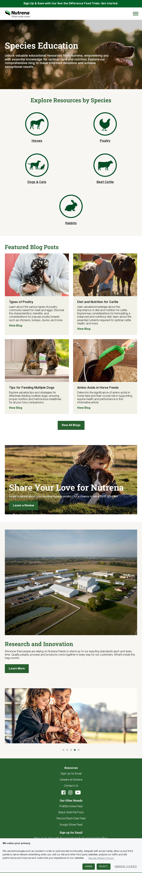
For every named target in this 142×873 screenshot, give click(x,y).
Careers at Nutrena (71, 780)
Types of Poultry (21, 302)
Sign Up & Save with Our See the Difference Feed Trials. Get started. (71, 3)
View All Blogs (71, 425)
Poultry (105, 141)
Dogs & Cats (37, 182)
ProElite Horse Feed (71, 806)
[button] (63, 750)
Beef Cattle (105, 182)
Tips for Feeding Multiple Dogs (31, 387)
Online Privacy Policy (101, 858)
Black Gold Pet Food (71, 812)
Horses (37, 141)
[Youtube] (78, 792)
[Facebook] (63, 792)
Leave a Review (23, 505)
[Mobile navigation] (135, 13)
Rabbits (71, 223)
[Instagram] (70, 792)
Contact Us (71, 786)
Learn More (17, 669)
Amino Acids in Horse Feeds (98, 387)
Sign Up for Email (71, 774)
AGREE (88, 866)
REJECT (103, 866)
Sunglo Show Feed (71, 825)
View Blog (15, 326)
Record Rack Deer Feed (71, 818)
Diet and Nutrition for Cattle (97, 302)
